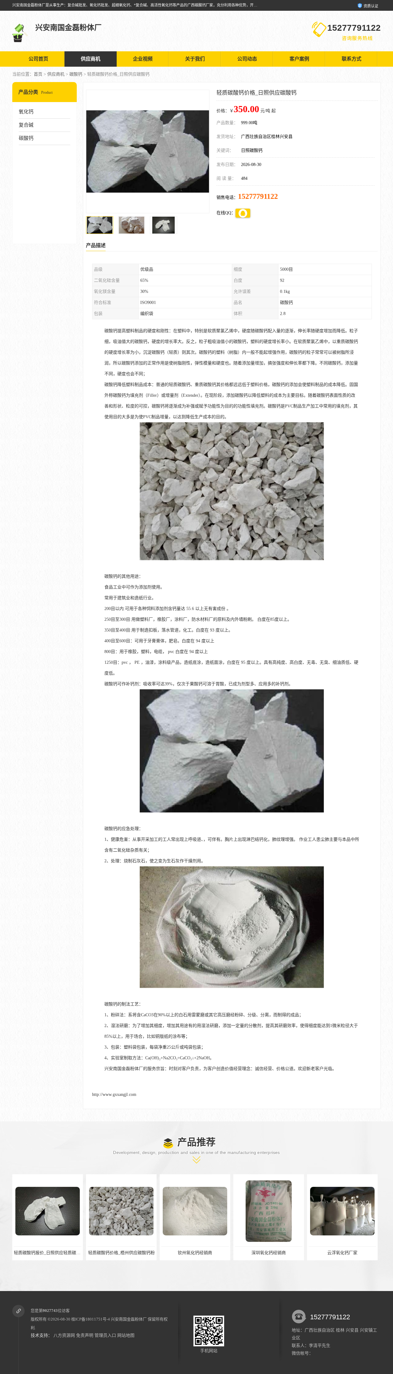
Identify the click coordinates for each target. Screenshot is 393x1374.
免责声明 (84, 1335)
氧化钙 (26, 111)
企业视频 (143, 58)
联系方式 (351, 58)
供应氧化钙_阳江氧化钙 (342, 1252)
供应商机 (90, 58)
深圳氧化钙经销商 (195, 1252)
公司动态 (247, 58)
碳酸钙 (75, 74)
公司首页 (38, 58)
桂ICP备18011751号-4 (90, 1319)
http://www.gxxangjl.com (114, 1094)
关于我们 (195, 58)
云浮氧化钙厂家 (269, 1252)
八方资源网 (64, 1335)
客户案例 (299, 58)
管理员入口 (105, 1335)
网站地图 (125, 1335)
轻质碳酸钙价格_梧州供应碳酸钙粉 (47, 1252)
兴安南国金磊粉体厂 (129, 1319)
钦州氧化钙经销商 (121, 1252)
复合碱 (26, 125)
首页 (38, 74)
